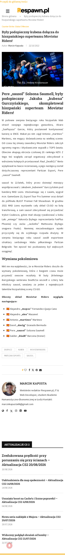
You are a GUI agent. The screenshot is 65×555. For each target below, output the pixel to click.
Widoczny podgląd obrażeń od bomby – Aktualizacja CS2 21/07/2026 (25, 536)
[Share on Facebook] (29, 370)
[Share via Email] (40, 370)
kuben (21, 349)
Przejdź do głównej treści (13, 1)
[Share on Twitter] (33, 370)
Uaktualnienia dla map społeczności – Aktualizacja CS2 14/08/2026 (32, 481)
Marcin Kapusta (15, 45)
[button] (8, 11)
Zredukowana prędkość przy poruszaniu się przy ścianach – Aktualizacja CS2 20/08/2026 (26, 460)
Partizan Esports (12, 355)
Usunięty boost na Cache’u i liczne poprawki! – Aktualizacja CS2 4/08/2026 (29, 500)
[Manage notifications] (9, 545)
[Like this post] (25, 370)
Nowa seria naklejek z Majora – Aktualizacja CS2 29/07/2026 (31, 518)
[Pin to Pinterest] (37, 370)
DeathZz (8, 349)
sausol (30, 355)
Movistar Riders (37, 349)
